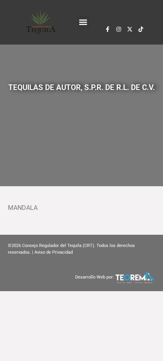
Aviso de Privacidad (53, 252)
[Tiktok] (140, 29)
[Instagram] (118, 29)
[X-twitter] (129, 29)
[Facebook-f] (107, 29)
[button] (83, 22)
